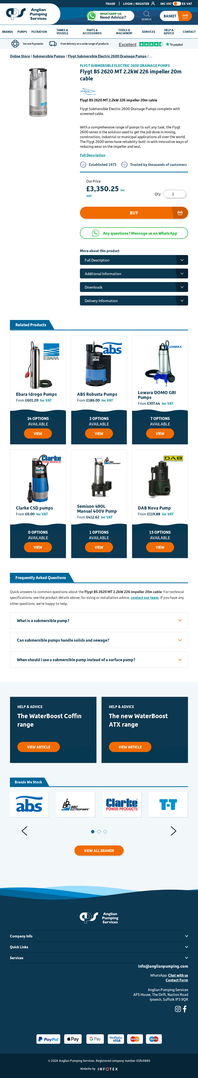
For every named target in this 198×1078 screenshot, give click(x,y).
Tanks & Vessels (62, 31)
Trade (110, 3)
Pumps (22, 32)
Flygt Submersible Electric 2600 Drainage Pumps (107, 56)
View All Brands (99, 850)
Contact (189, 32)
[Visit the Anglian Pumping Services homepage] (30, 14)
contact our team (145, 597)
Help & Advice (169, 31)
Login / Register (136, 3)
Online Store (20, 56)
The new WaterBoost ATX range (138, 719)
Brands (7, 32)
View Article (38, 747)
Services (148, 32)
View (38, 433)
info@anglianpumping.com (163, 966)
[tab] (92, 831)
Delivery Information (101, 300)
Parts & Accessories (92, 31)
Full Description (92, 155)
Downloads (93, 287)
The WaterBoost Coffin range (49, 719)
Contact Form (177, 980)
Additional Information (103, 273)
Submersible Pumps (49, 56)
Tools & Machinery (124, 31)
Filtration (39, 32)
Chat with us (178, 975)
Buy (134, 213)
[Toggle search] (146, 16)
